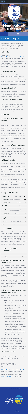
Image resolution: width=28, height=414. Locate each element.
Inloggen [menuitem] (3, 1)
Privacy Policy (16, 410)
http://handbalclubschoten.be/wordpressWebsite (12, 56)
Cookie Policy (22, 410)
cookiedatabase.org (6, 376)
